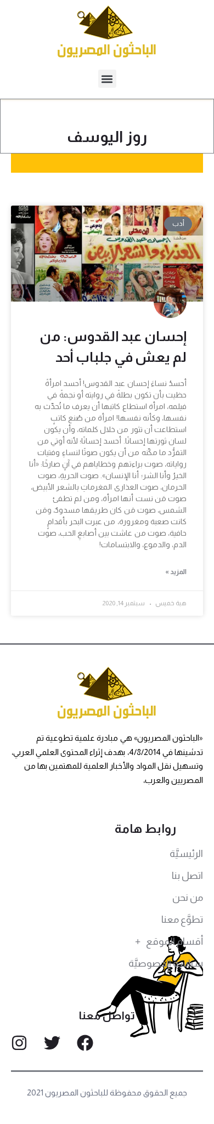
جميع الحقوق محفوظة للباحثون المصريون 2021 (107, 1092)
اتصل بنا (187, 875)
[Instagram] (19, 1042)
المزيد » (176, 572)
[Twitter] (52, 1042)
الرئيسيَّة (186, 853)
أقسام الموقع (174, 941)
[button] (107, 79)
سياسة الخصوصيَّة (165, 963)
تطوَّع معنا (182, 919)
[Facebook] (85, 1042)
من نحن (187, 897)
